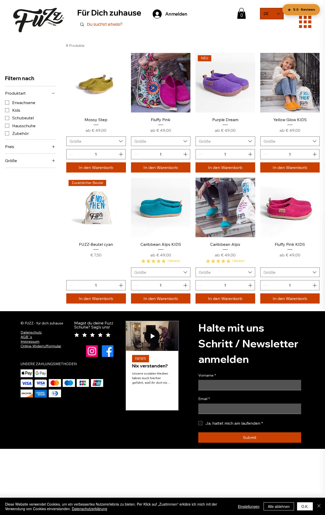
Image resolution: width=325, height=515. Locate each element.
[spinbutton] (96, 154)
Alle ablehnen (279, 506)
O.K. (304, 506)
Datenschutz (31, 332)
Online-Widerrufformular (41, 346)
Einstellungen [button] (248, 506)
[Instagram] (92, 351)
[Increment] (121, 154)
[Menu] (305, 22)
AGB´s (26, 337)
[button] (241, 13)
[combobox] (96, 141)
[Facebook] (107, 351)
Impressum (30, 341)
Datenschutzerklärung (89, 508)
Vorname (207, 375)
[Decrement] (70, 154)
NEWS (140, 358)
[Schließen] (319, 506)
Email (204, 398)
